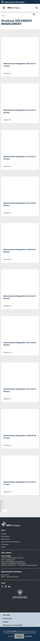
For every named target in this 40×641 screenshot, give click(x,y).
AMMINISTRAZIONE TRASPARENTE (11, 572)
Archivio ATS (5, 575)
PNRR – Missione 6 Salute (9, 577)
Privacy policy (7, 618)
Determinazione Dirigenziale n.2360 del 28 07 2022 (19, 436)
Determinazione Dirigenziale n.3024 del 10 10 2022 (19, 64)
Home (3, 16)
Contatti (5, 622)
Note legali (6, 615)
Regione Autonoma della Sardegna (14, 2)
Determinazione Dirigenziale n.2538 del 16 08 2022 (19, 250)
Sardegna (13, 7)
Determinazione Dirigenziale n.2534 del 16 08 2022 (19, 297)
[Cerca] (34, 14)
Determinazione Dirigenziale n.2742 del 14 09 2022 (19, 111)
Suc (5, 511)
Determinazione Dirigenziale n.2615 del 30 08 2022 (19, 204)
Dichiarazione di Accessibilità (12, 625)
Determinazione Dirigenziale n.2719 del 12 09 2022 (19, 157)
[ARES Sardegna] (2, 2)
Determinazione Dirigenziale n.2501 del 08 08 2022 (19, 343)
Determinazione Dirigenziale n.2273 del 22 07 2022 (19, 483)
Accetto (19, 636)
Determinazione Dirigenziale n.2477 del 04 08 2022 (19, 390)
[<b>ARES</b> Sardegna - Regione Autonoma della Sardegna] (3, 524)
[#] (2, 586)
